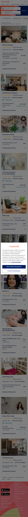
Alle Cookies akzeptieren (14, 266)
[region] (14, 259)
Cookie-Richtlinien (16, 262)
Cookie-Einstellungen (14, 271)
